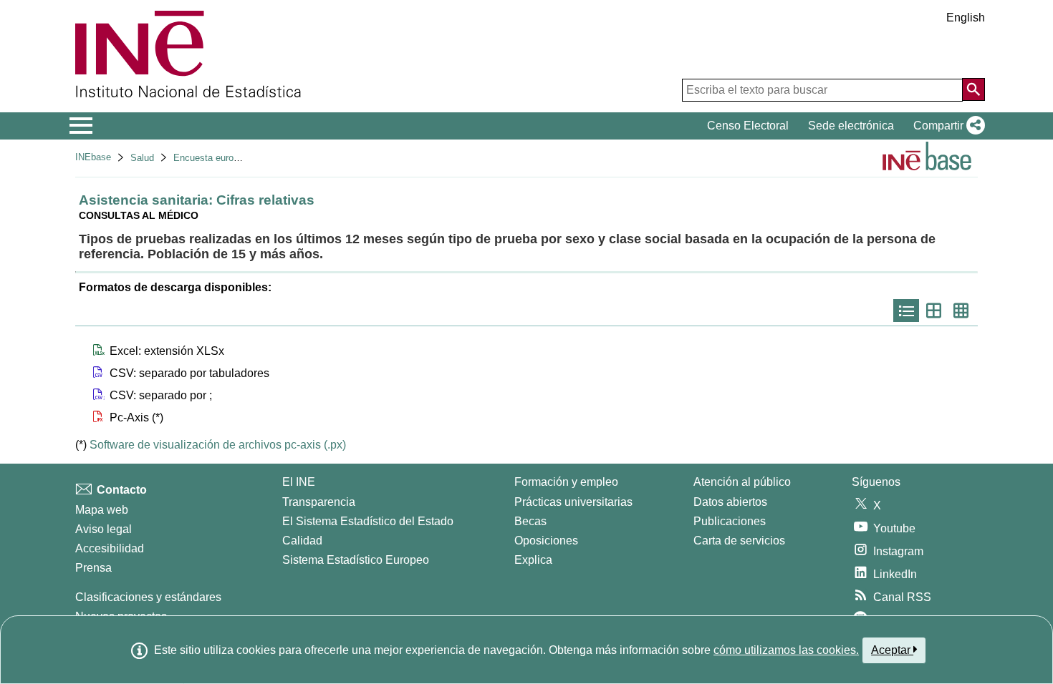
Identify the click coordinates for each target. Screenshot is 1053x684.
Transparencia (318, 502)
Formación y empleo (566, 482)
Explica (533, 560)
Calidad (302, 540)
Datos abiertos (730, 502)
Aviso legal (103, 529)
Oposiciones (546, 540)
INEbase (93, 157)
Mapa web (101, 510)
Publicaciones (729, 521)
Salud (142, 157)
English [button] (965, 17)
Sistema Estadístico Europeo (355, 560)
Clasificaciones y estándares (148, 597)
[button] (946, 126)
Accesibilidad (109, 548)
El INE (298, 482)
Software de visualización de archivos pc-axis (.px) (218, 445)
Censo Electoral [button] (748, 125)
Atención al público (742, 482)
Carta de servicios (739, 540)
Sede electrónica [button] (851, 125)
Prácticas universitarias (573, 502)
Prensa (93, 568)
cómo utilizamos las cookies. (786, 650)
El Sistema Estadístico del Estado (367, 521)
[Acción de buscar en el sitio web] (973, 89)
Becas (530, 521)
